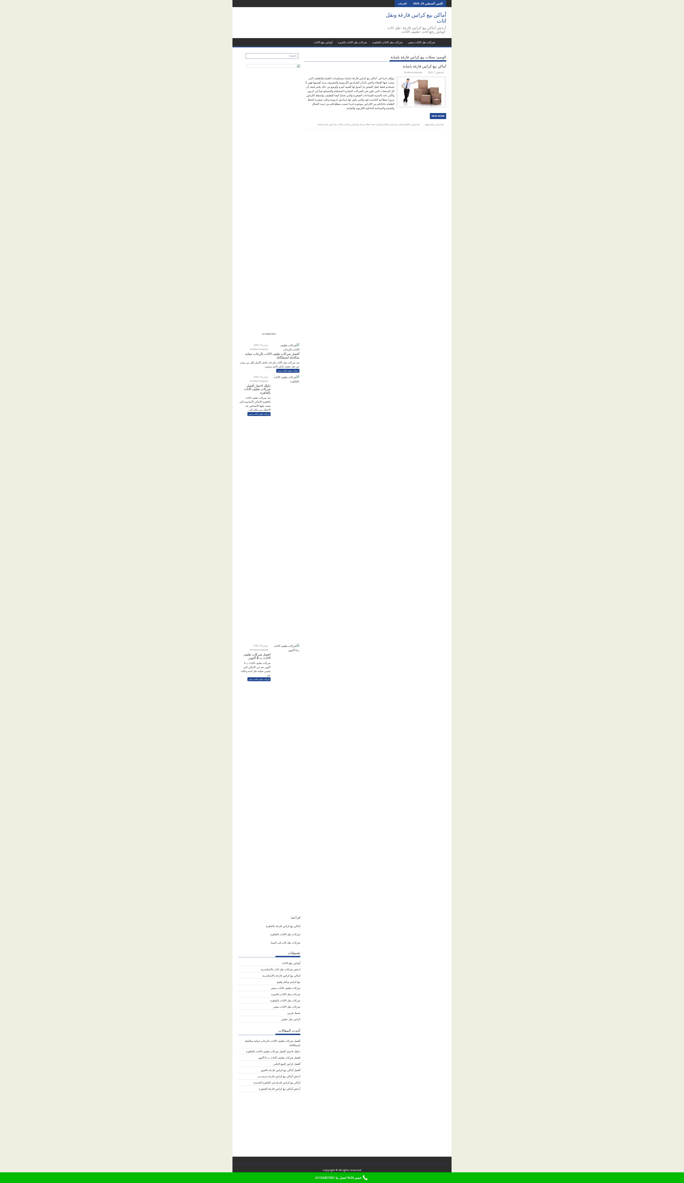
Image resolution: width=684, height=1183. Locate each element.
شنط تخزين (293, 1013)
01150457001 (269, 334)
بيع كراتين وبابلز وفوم (434, 124)
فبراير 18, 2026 (261, 345)
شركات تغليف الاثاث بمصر (287, 370)
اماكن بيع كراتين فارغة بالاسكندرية (281, 975)
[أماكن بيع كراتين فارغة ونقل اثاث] (442, 41)
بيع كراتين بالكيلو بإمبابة (409, 124)
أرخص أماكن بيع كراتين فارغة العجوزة (279, 1088)
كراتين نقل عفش (290, 1019)
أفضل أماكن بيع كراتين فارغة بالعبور (280, 1070)
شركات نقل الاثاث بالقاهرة (387, 42)
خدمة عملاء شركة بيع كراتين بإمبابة (360, 124)
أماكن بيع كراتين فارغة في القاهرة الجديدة (276, 1082)
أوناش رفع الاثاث (323, 42)
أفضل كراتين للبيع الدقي (286, 1064)
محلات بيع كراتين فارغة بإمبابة (330, 124)
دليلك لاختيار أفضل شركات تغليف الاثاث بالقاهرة (273, 1051)
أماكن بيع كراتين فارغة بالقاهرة (283, 926)
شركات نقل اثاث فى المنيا (285, 942)
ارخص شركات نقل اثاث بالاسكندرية (280, 969)
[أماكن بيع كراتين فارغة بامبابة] (421, 78)
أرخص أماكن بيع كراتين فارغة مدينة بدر (279, 1076)
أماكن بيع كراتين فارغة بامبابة (424, 66)
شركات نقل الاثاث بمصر (421, 42)
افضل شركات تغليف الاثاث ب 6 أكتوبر (279, 1057)
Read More (438, 116)
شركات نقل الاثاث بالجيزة (352, 42)
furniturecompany (413, 72)
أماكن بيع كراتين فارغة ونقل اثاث (416, 18)
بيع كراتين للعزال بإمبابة (387, 124)
